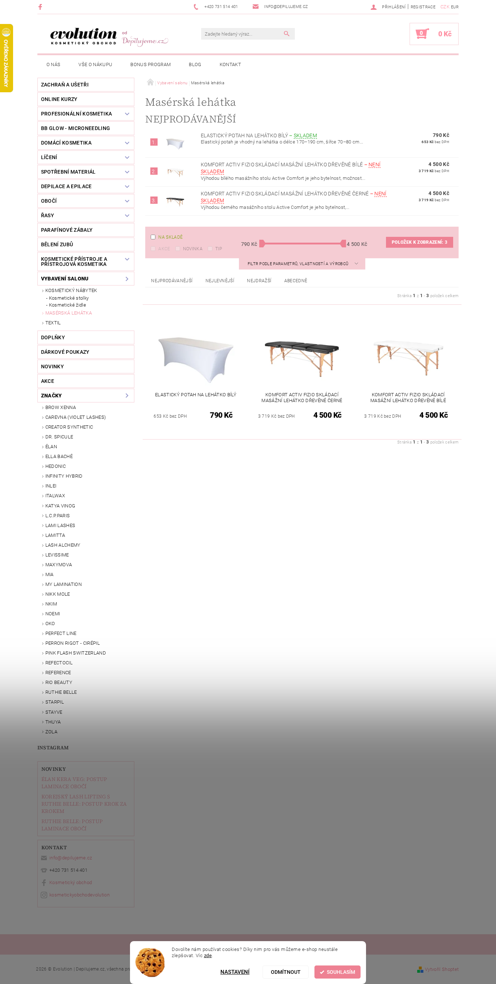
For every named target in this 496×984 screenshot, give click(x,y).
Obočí (49, 201)
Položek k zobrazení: (419, 242)
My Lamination (63, 584)
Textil (53, 322)
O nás (53, 64)
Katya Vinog (60, 506)
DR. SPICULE (59, 437)
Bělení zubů (57, 244)
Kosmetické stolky (69, 298)
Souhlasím (341, 972)
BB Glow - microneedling (75, 128)
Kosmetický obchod (70, 882)
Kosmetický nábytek (71, 290)
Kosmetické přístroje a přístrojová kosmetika (74, 261)
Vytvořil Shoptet (442, 969)
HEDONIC (55, 466)
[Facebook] (41, 7)
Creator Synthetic (69, 427)
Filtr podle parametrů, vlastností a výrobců (299, 264)
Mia (49, 574)
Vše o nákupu (95, 64)
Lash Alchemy (63, 545)
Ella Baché (59, 456)
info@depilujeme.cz (70, 858)
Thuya (53, 722)
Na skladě (170, 237)
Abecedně (296, 280)
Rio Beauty (58, 682)
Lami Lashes (60, 525)
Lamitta (55, 535)
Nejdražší (259, 280)
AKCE (47, 381)
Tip (218, 248)
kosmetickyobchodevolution (79, 895)
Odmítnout (286, 972)
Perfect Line (61, 633)
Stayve (53, 712)
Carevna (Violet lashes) (75, 417)
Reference (58, 672)
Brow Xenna (60, 407)
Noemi (52, 613)
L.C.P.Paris (57, 515)
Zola (51, 731)
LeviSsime (57, 555)
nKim (51, 604)
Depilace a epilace (66, 186)
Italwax (55, 495)
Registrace (423, 7)
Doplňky (53, 337)
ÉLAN (51, 446)
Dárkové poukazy (65, 352)
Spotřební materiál (68, 172)
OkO (50, 623)
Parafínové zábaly (67, 230)
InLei (51, 486)
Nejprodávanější (171, 280)
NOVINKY (52, 366)
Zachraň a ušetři (65, 85)
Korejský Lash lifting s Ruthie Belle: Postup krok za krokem (84, 804)
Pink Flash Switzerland (75, 653)
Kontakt (230, 64)
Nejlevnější (220, 280)
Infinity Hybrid (64, 476)
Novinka (193, 248)
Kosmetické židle (67, 305)
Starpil (54, 702)
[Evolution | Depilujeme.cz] (108, 37)
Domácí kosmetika (66, 143)
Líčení (49, 157)
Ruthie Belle (61, 692)
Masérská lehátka (68, 313)
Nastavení (234, 972)
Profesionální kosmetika (76, 114)
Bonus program (150, 64)
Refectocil (59, 662)
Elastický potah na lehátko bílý (259, 135)
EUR (455, 7)
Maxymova (58, 564)
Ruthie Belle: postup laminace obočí (72, 825)
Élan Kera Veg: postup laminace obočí (74, 783)
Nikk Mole (57, 594)
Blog (195, 64)
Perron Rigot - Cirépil (72, 643)
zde (208, 955)
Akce (164, 248)
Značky (51, 395)
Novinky (53, 769)
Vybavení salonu (65, 279)
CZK (445, 6)
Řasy (47, 215)
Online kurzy (59, 99)
